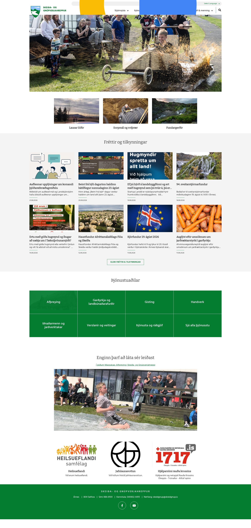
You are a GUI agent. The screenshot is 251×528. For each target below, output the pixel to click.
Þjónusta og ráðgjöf (149, 325)
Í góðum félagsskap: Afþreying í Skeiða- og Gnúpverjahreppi (125, 365)
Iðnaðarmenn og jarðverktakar (53, 325)
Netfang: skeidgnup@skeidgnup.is (161, 497)
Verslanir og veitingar (101, 325)
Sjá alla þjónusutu (198, 325)
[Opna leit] (220, 10)
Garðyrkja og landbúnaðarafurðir (101, 302)
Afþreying (53, 302)
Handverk (197, 302)
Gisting (149, 302)
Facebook (122, 505)
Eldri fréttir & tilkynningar (125, 262)
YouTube (134, 505)
